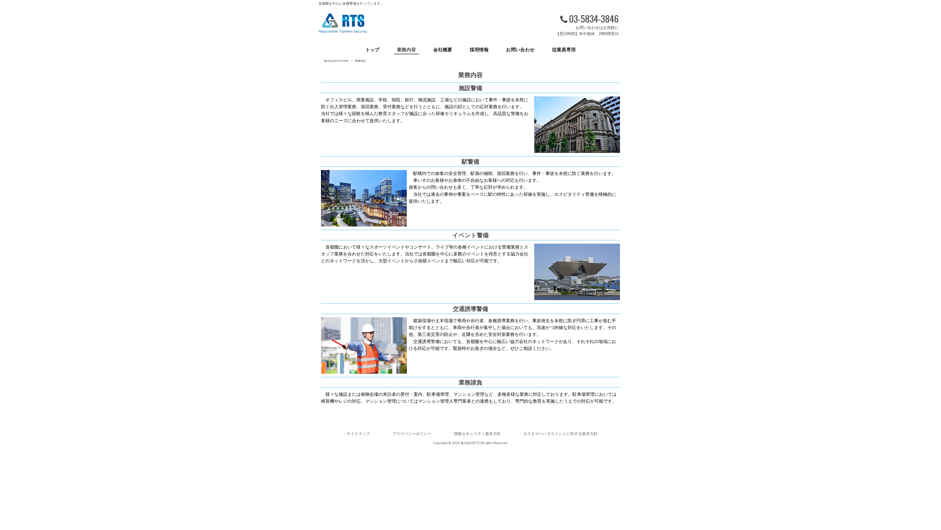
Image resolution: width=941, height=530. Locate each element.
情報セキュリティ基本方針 (477, 433)
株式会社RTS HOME (336, 60)
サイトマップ (358, 433)
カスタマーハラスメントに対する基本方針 (560, 433)
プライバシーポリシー (412, 433)
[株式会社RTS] (343, 31)
